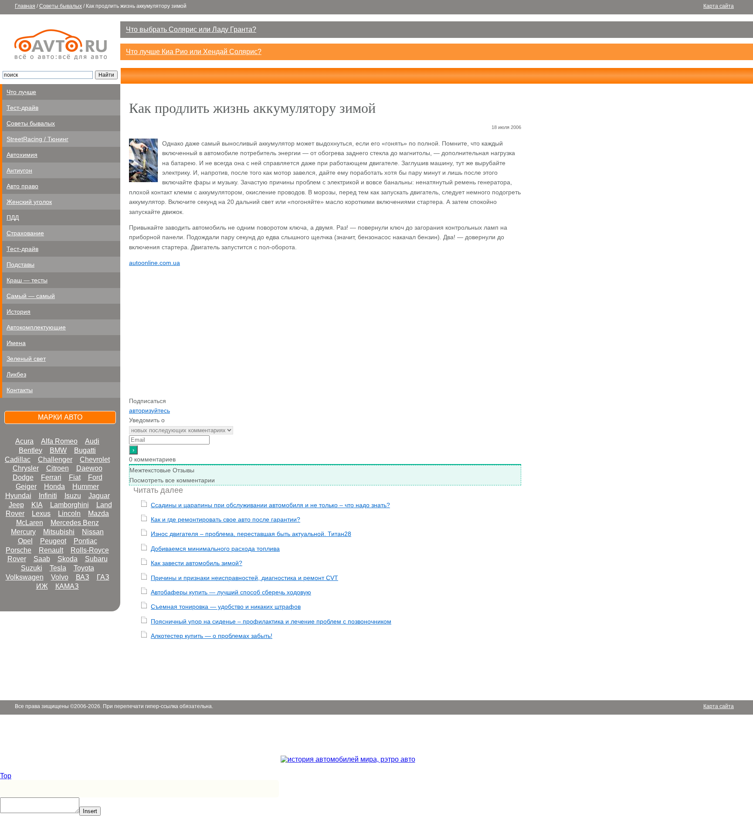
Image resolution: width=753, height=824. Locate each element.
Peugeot (53, 541)
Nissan (93, 532)
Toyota (84, 568)
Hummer (85, 486)
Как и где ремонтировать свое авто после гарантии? (225, 519)
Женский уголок (29, 201)
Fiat (75, 477)
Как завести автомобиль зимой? (196, 563)
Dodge (23, 477)
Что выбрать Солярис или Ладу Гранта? (191, 29)
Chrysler (26, 468)
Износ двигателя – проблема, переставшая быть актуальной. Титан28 (251, 533)
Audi (92, 441)
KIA (37, 505)
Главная (25, 6)
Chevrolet (95, 459)
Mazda (98, 513)
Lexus (41, 513)
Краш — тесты (27, 280)
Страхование (25, 233)
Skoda (68, 559)
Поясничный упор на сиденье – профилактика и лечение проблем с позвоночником (271, 621)
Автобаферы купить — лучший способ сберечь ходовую (231, 592)
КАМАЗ (67, 586)
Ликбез (16, 374)
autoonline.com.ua (154, 262)
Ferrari (51, 477)
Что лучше (21, 91)
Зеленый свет (26, 358)
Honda (54, 486)
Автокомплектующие (36, 327)
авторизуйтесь (149, 410)
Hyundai (18, 495)
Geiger (26, 486)
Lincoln (69, 513)
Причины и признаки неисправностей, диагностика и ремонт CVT (244, 577)
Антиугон (19, 170)
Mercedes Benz (75, 522)
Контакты (20, 390)
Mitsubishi (59, 532)
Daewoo (89, 468)
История (19, 311)
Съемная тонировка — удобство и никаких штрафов (226, 606)
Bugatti (85, 450)
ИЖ (42, 586)
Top (5, 776)
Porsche (18, 550)
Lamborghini (69, 505)
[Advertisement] (325, 335)
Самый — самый (31, 295)
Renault (51, 550)
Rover (16, 559)
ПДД (13, 217)
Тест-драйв (22, 107)
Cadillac (18, 459)
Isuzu (72, 495)
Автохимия (22, 154)
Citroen (57, 468)
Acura (24, 441)
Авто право (22, 186)
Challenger (55, 459)
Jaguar (99, 495)
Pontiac (85, 541)
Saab (42, 559)
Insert (90, 811)
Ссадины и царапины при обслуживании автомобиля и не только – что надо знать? (270, 505)
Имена (16, 342)
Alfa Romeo (59, 441)
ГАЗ (103, 577)
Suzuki (31, 568)
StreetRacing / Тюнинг (37, 139)
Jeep (16, 505)
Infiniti (48, 495)
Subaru (96, 559)
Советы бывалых (60, 6)
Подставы (20, 264)
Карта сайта (718, 6)
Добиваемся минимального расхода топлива (215, 548)
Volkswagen (25, 577)
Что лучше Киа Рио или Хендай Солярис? (193, 51)
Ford (95, 477)
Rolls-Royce (90, 550)
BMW (58, 450)
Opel (25, 541)
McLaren (29, 522)
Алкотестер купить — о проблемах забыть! (211, 635)
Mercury (23, 532)
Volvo (59, 577)
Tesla (58, 568)
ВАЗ (82, 577)
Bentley (30, 450)
